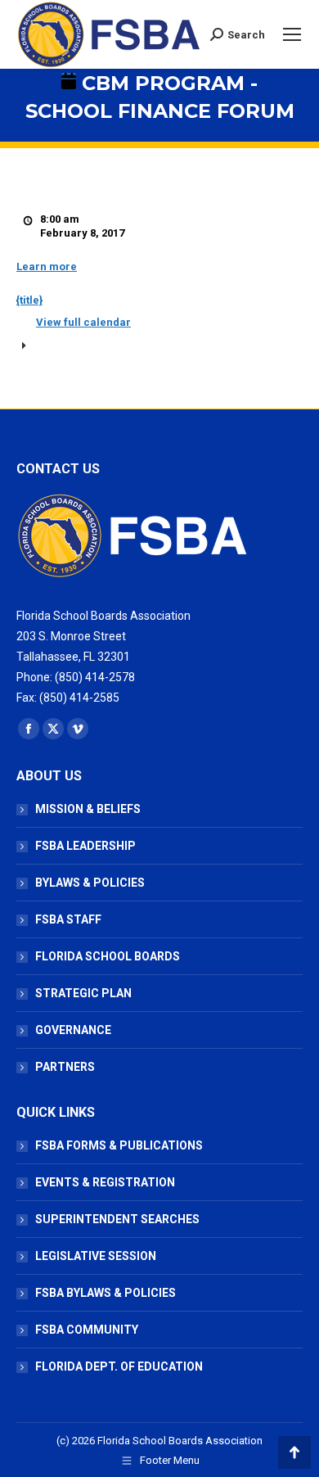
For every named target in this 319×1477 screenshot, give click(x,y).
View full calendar (83, 322)
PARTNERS (65, 1066)
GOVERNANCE (73, 1030)
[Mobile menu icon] (292, 34)
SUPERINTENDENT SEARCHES (117, 1219)
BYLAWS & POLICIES (90, 882)
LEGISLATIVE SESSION (95, 1255)
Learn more (46, 266)
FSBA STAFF (68, 919)
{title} (29, 300)
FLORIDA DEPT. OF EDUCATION (119, 1366)
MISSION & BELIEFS (88, 808)
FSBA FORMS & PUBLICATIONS (119, 1145)
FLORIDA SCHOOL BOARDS (107, 956)
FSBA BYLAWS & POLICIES (105, 1292)
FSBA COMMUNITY (86, 1329)
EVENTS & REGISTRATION (105, 1182)
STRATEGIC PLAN (83, 993)
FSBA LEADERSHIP (85, 845)
